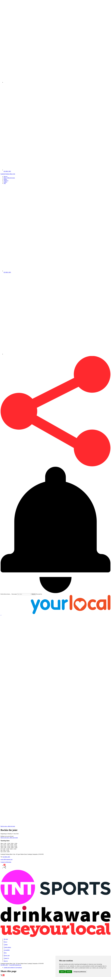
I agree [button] (62, 971)
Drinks (5, 179)
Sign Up (33, 594)
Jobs (5, 183)
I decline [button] (69, 971)
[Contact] (57, 82)
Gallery (5, 182)
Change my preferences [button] (80, 971)
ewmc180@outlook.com (6, 859)
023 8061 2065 (6, 856)
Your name (14, 594)
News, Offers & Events (9, 177)
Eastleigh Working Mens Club (8, 174)
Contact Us (3, 862)
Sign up (5, 176)
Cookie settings (7, 947)
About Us (6, 180)
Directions (8, 862)
